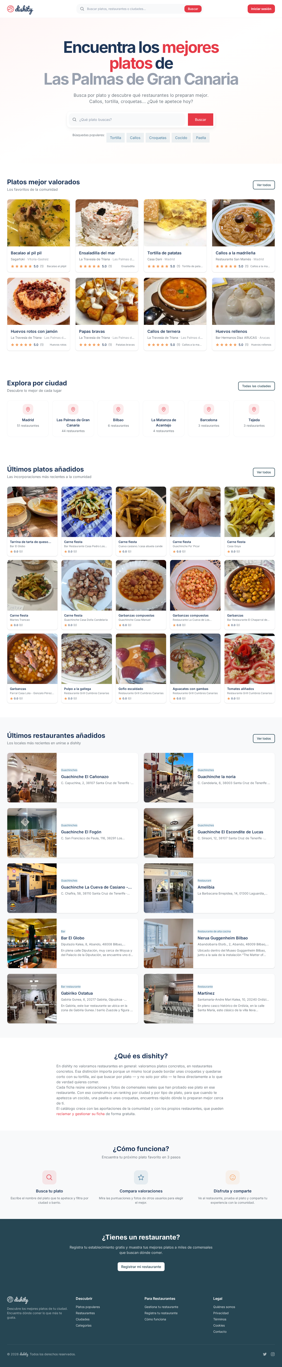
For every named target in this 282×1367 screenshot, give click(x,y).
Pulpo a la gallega (77, 689)
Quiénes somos (224, 1307)
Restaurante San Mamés (233, 259)
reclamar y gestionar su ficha (80, 1114)
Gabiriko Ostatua (77, 993)
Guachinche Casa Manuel (134, 619)
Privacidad (221, 1313)
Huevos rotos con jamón (34, 331)
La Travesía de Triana (94, 259)
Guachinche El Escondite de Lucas (230, 832)
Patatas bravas (125, 344)
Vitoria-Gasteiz (38, 259)
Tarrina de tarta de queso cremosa (29, 542)
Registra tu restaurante (161, 1313)
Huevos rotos (58, 344)
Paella (201, 137)
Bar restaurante (71, 986)
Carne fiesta (73, 542)
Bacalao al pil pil (26, 253)
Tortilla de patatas (164, 253)
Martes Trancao (20, 619)
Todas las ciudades (256, 386)
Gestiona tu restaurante (161, 1307)
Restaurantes (85, 1313)
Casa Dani (154, 259)
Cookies (219, 1325)
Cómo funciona (155, 1319)
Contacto (219, 1331)
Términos (219, 1319)
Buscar (193, 9)
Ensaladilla (128, 266)
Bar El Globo (17, 546)
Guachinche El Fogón (81, 832)
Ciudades (82, 1319)
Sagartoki (18, 259)
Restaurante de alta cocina (214, 931)
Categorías (83, 1325)
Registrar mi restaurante (141, 1266)
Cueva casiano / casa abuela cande (141, 546)
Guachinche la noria (217, 776)
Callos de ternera (163, 331)
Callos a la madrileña (235, 253)
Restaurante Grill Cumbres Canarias (86, 693)
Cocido (181, 137)
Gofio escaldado (131, 689)
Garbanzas (235, 615)
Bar (63, 931)
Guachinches (69, 770)
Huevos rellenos (231, 331)
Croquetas (157, 137)
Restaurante (205, 986)
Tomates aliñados (240, 689)
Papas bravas (92, 331)
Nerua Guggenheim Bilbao (223, 938)
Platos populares (88, 1307)
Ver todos (264, 185)
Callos (135, 137)
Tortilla (115, 137)
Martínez (206, 993)
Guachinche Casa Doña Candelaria (86, 619)
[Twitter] (265, 1354)
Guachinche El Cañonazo (85, 776)
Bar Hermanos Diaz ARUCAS (236, 337)
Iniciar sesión (261, 9)
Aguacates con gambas (190, 689)
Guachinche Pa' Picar (186, 546)
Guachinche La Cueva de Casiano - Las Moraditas (94, 887)
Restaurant (204, 880)
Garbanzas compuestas (136, 615)
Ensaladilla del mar (97, 253)
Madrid (170, 259)
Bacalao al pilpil (56, 266)
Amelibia (206, 887)
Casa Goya (234, 546)
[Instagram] (273, 1354)
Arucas (265, 337)
